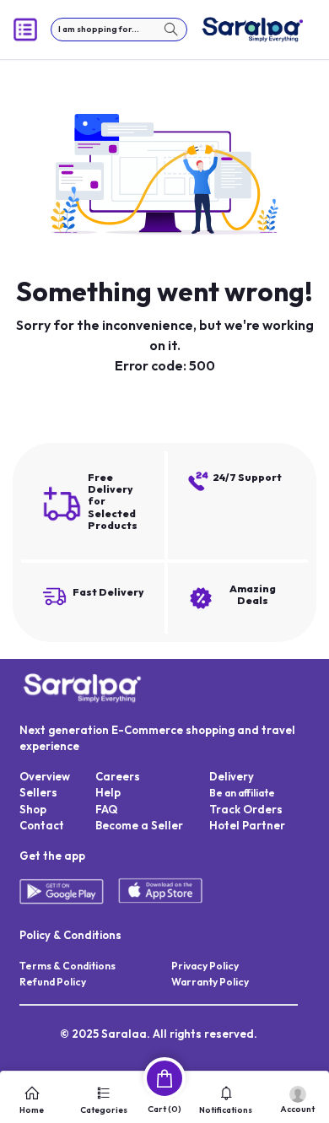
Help (108, 792)
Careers (117, 776)
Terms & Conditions (67, 965)
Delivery (231, 776)
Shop (32, 809)
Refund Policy (52, 981)
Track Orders (246, 809)
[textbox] (119, 29)
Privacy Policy (205, 965)
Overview (44, 776)
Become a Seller (139, 825)
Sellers (38, 792)
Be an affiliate (242, 792)
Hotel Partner (247, 825)
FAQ (106, 809)
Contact (41, 825)
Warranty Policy (210, 981)
